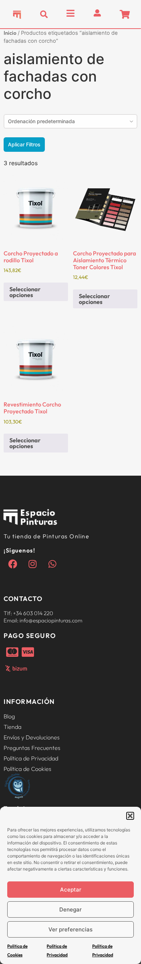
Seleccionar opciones (24, 292)
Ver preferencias (70, 929)
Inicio (10, 32)
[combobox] (70, 121)
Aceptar (70, 889)
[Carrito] (125, 14)
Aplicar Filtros (24, 144)
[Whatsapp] (52, 564)
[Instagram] (33, 564)
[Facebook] (13, 564)
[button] (130, 815)
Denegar (70, 909)
